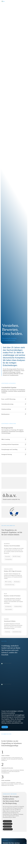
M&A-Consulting (8, 581)
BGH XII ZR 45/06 (7, 821)
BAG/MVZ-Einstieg (16, 556)
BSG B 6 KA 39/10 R (8, 829)
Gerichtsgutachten (8, 606)
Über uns (4, 727)
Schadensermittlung (17, 606)
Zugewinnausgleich (8, 609)
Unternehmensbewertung (9, 584)
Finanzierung (7, 631)
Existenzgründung (8, 559)
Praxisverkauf (7, 556)
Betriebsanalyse (17, 581)
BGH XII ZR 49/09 (7, 826)
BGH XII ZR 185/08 (7, 823)
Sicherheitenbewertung (16, 631)
